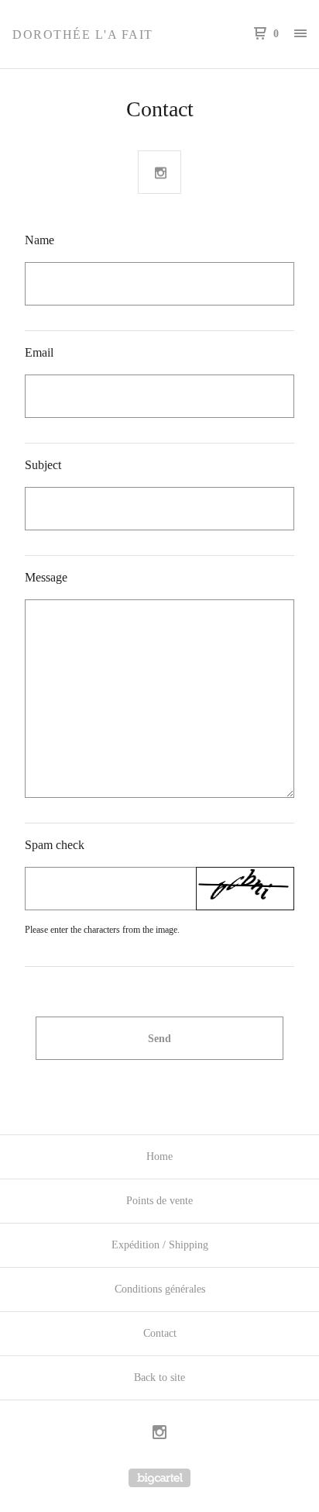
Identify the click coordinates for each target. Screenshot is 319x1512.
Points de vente (159, 1200)
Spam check (54, 844)
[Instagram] (159, 1434)
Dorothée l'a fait (82, 34)
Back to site (159, 1377)
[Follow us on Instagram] (160, 173)
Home (159, 1156)
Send (159, 1038)
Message (46, 577)
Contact (160, 1333)
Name (39, 240)
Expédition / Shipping (159, 1245)
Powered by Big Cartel (159, 1478)
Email (39, 352)
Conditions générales (160, 1289)
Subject (43, 464)
